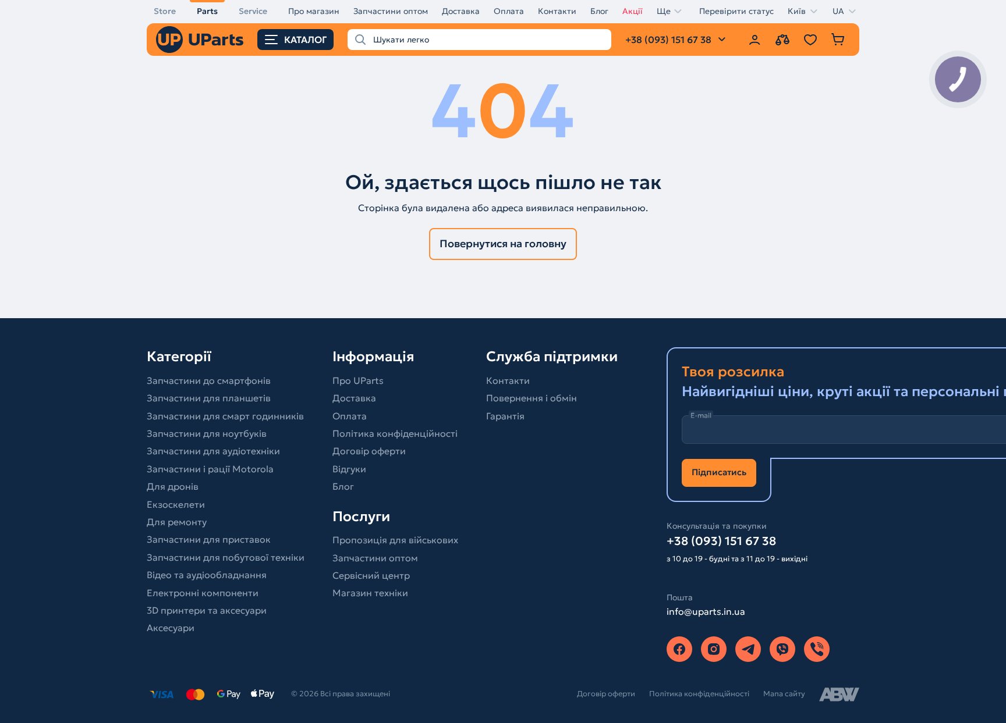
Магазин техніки (370, 593)
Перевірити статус (736, 11)
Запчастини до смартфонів (209, 380)
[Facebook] (679, 649)
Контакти (557, 11)
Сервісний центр (371, 575)
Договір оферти (369, 451)
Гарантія (505, 416)
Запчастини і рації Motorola (210, 469)
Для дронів (173, 486)
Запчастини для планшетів (209, 398)
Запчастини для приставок (209, 539)
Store (165, 11)
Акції (632, 11)
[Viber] (782, 649)
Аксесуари (170, 627)
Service (253, 11)
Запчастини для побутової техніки (225, 557)
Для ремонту (177, 522)
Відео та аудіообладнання (207, 574)
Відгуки (349, 469)
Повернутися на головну (503, 243)
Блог (599, 11)
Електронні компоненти (202, 593)
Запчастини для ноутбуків (207, 433)
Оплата (509, 11)
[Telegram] (748, 649)
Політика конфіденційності (395, 433)
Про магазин (313, 11)
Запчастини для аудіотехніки (213, 451)
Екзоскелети (176, 504)
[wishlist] (810, 39)
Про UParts (358, 380)
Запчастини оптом (390, 11)
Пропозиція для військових (395, 540)
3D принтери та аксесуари (207, 610)
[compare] (782, 39)
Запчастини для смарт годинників (225, 416)
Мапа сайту (784, 694)
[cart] (838, 39)
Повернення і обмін (531, 398)
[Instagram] (714, 649)
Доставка (461, 11)
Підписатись (719, 472)
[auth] (754, 39)
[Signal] (817, 649)
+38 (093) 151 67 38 (721, 541)
